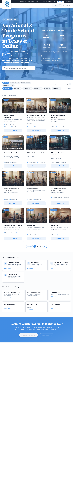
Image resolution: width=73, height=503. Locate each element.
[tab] (7, 88)
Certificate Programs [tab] (8, 85)
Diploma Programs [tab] (25, 82)
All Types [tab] (5, 82)
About (37, 1)
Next (45, 246)
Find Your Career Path (29, 335)
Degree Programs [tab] (14, 82)
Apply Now (60, 1)
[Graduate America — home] (6, 4)
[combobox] (48, 84)
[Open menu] (69, 5)
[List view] (70, 84)
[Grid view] (68, 84)
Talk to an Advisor (47, 335)
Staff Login (68, 1)
